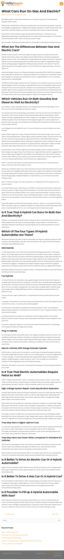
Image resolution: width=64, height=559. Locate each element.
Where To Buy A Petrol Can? (10, 532)
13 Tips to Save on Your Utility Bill (12, 544)
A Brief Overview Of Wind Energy (11, 538)
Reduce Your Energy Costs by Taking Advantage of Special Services (22, 541)
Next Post (56, 514)
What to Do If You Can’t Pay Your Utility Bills (15, 535)
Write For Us (49, 553)
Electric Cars (5, 15)
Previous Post (9, 514)
